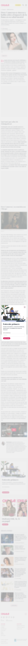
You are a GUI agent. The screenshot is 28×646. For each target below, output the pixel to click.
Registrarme (7, 338)
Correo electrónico (6, 332)
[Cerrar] (25, 307)
